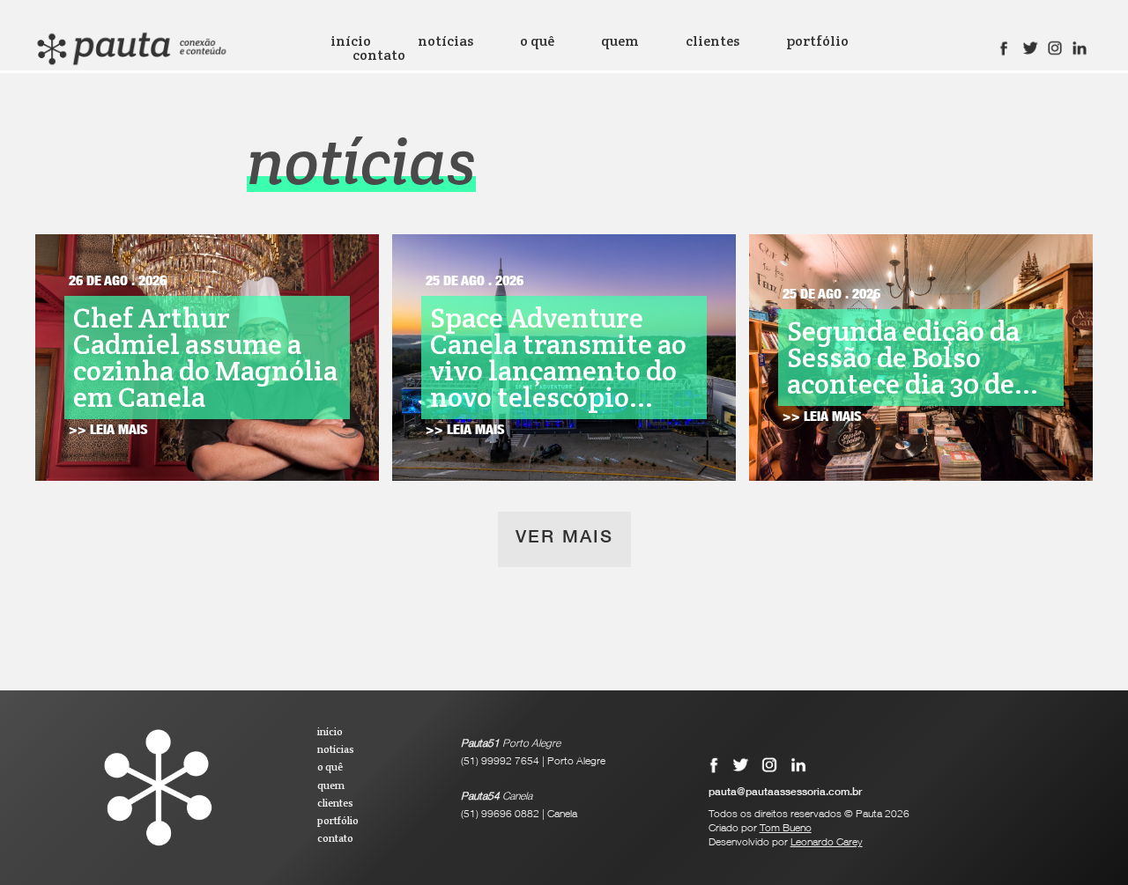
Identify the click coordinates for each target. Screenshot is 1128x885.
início (350, 41)
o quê (537, 41)
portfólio (817, 41)
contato (378, 55)
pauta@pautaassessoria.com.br (785, 792)
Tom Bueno (786, 828)
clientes (712, 41)
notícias (445, 41)
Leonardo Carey (826, 842)
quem (620, 41)
